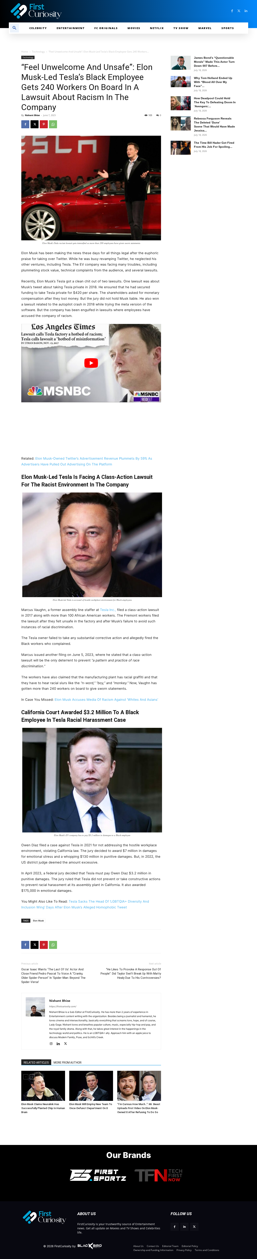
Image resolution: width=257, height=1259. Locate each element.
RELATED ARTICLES (36, 1062)
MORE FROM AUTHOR (68, 1062)
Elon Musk (38, 920)
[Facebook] (232, 11)
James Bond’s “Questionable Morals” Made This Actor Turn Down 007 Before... (214, 61)
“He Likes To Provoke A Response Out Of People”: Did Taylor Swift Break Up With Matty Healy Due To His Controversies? (131, 974)
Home (24, 51)
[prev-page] (25, 1076)
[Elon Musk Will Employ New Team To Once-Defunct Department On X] (91, 1086)
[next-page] (32, 1076)
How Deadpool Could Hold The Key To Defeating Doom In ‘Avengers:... (215, 102)
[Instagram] (52, 1044)
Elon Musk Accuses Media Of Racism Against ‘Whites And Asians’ (106, 700)
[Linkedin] (245, 11)
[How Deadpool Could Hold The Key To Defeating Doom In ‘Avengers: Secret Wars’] (181, 103)
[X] (35, 124)
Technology (38, 51)
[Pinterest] (44, 124)
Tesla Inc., (108, 610)
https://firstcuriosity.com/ (62, 1006)
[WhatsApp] (53, 124)
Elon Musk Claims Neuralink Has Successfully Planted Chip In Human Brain (43, 1108)
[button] (14, 28)
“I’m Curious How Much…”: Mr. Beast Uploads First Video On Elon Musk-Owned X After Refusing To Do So (138, 1108)
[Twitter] (239, 11)
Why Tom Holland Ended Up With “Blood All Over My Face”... (213, 82)
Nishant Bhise (32, 115)
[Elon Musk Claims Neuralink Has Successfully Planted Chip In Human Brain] (43, 1086)
